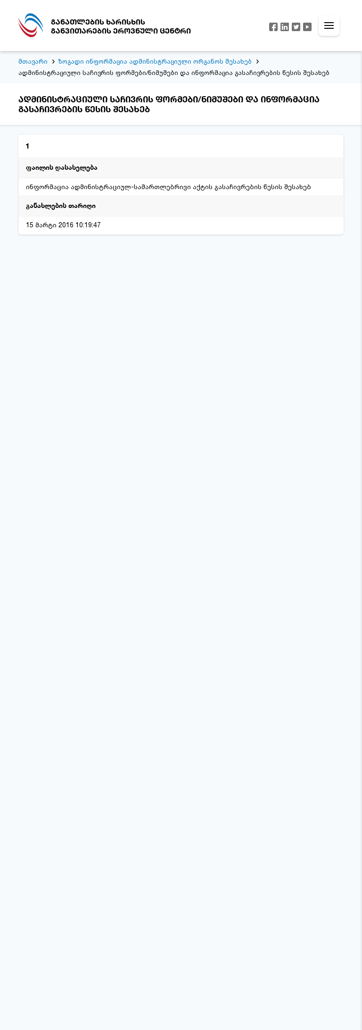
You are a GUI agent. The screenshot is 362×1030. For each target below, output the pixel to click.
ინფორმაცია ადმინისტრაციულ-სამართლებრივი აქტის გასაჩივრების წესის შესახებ (168, 187)
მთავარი (33, 61)
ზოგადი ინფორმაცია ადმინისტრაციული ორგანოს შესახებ (155, 61)
